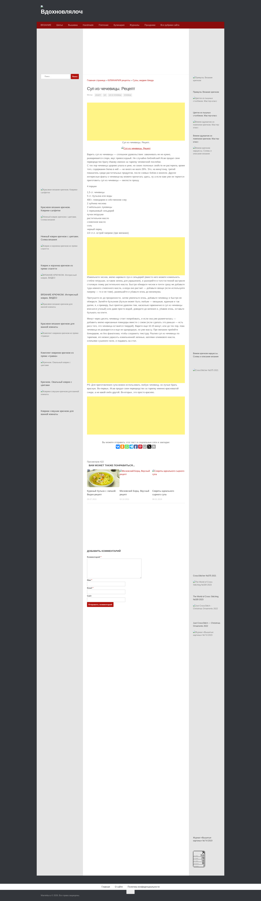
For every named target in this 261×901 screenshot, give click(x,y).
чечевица (127, 95)
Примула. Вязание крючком (206, 92)
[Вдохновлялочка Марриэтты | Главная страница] (62, 10)
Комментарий (94, 557)
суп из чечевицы (115, 95)
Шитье (59, 25)
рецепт (98, 95)
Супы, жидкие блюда (143, 80)
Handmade (88, 25)
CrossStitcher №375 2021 (204, 575)
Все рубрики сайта (170, 25)
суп (105, 95)
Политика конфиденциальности (144, 887)
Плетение (103, 25)
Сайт (89, 596)
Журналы (134, 25)
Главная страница (96, 80)
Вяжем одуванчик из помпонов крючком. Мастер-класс (206, 139)
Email (90, 588)
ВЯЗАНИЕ (46, 25)
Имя (89, 580)
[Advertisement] (136, 51)
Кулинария (119, 25)
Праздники (150, 25)
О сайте (119, 887)
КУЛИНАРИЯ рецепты (119, 80)
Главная (106, 887)
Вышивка (73, 25)
